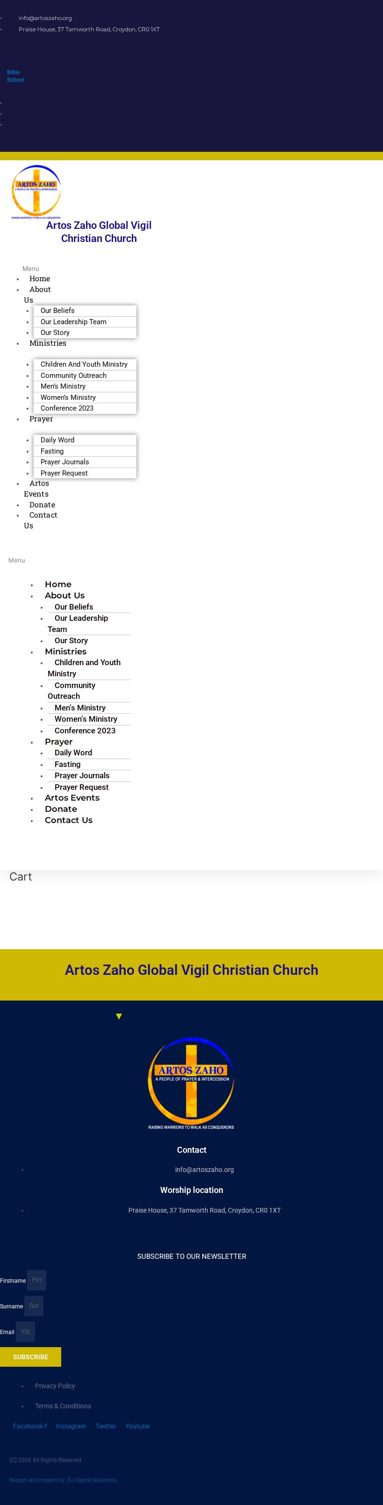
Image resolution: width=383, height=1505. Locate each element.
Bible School (15, 76)
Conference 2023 (67, 408)
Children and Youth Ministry (84, 668)
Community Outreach (71, 691)
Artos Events (37, 488)
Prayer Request (64, 473)
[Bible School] (9, 64)
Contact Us (40, 520)
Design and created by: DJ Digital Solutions (63, 1480)
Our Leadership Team (78, 623)
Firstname (13, 1280)
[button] (28, 263)
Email (8, 1331)
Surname (12, 1306)
